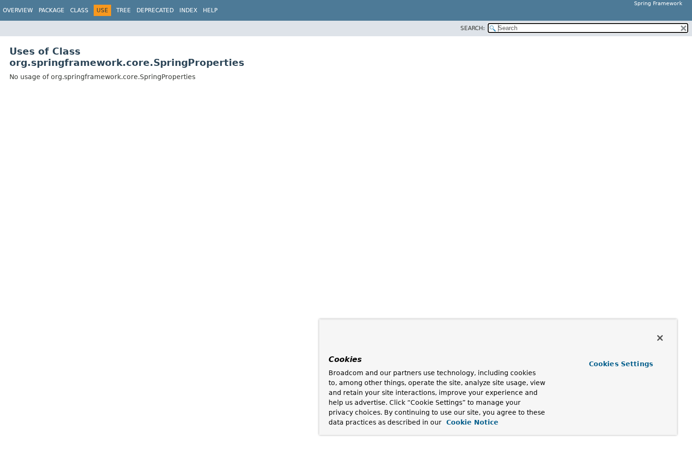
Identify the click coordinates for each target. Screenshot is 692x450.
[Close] (660, 338)
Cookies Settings (621, 364)
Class (79, 10)
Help (210, 10)
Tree (123, 10)
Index (188, 10)
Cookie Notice (471, 422)
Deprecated (155, 10)
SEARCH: (472, 28)
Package (51, 10)
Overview (18, 10)
